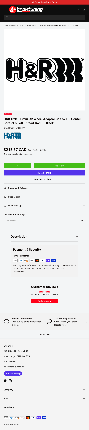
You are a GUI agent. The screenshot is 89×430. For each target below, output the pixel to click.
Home (6, 25)
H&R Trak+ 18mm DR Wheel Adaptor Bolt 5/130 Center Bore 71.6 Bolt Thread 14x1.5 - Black (44, 25)
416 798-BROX (11, 361)
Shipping (7, 154)
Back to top (44, 334)
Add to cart (59, 166)
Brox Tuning (14, 424)
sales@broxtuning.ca (14, 366)
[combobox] (44, 17)
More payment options (44, 179)
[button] (83, 9)
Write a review (44, 301)
